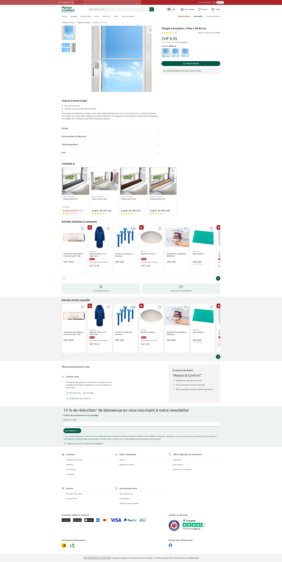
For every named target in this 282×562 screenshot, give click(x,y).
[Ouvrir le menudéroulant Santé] (119, 16)
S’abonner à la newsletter (182, 469)
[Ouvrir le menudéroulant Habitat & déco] (92, 16)
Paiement (69, 465)
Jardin (97, 16)
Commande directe (213, 16)
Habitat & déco (85, 16)
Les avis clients (71, 499)
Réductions (177, 460)
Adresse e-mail (69, 420)
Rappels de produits (127, 465)
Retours (122, 460)
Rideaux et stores (100, 22)
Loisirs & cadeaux (128, 16)
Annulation (70, 474)
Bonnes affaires (184, 16)
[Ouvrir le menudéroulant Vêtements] (111, 16)
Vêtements (106, 16)
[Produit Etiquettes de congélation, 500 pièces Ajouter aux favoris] (185, 229)
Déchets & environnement (129, 503)
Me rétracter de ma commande (97, 558)
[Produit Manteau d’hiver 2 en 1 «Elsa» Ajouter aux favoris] (108, 229)
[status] (118, 9)
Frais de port (70, 469)
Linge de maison (84, 22)
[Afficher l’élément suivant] (218, 278)
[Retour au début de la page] (279, 546)
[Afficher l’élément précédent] (64, 278)
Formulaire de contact (74, 494)
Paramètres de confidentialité (186, 558)
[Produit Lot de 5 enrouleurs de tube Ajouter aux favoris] (134, 229)
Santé (116, 16)
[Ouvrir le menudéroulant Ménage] (77, 16)
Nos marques (124, 499)
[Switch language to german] (171, 9)
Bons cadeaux (178, 465)
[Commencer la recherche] (151, 9)
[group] (122, 59)
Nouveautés (198, 16)
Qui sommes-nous (126, 494)
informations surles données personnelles (81, 439)
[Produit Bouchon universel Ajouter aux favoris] (160, 229)
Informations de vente (74, 460)
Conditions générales (163, 558)
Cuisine (64, 16)
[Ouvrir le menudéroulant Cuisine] (68, 16)
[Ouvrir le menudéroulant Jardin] (100, 16)
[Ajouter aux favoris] (150, 30)
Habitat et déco (68, 22)
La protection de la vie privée (141, 558)
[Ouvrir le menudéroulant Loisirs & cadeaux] (135, 16)
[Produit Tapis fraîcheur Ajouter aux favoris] (211, 229)
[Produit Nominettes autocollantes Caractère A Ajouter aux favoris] (82, 229)
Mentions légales (120, 558)
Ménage (74, 16)
